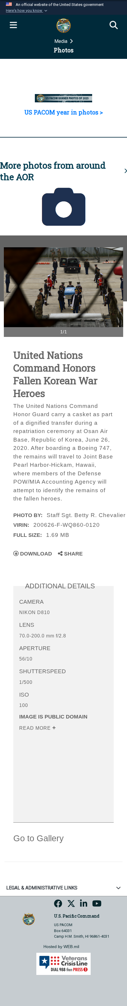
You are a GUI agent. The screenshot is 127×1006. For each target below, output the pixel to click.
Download (35, 554)
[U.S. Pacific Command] (28, 919)
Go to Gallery (38, 838)
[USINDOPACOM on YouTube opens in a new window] (97, 905)
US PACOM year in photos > (63, 112)
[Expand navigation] (13, 25)
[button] (27, 11)
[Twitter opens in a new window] (71, 905)
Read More (35, 728)
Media (61, 41)
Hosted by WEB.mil (61, 946)
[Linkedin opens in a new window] (83, 905)
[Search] (114, 25)
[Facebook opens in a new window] (58, 905)
